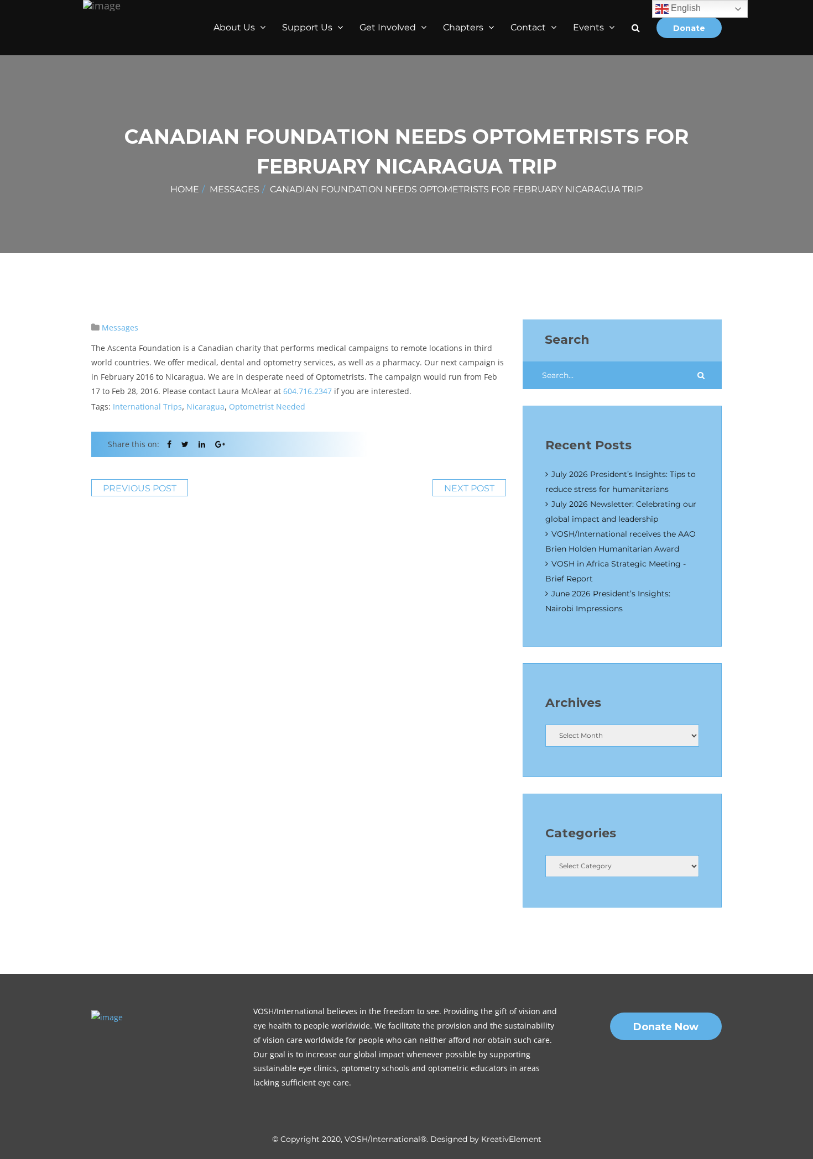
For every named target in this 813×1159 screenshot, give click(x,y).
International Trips (147, 406)
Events (589, 27)
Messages (234, 189)
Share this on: (133, 444)
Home (184, 189)
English (685, 8)
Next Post (469, 488)
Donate (689, 28)
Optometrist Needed (267, 406)
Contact (529, 27)
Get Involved (388, 27)
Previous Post (139, 488)
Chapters (464, 27)
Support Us (308, 27)
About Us (235, 27)
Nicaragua (205, 406)
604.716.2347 (307, 391)
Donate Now (666, 1027)
